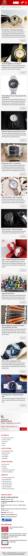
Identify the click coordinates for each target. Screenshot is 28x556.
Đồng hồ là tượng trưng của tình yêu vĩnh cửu (13, 131)
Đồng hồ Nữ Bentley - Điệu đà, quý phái (12, 197)
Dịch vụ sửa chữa (5, 464)
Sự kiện (3, 443)
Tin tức (7, 7)
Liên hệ (3, 445)
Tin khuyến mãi (5, 454)
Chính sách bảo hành (6, 481)
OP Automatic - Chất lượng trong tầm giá (12, 30)
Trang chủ (3, 7)
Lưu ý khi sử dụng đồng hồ (7, 471)
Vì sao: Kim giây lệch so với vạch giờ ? (11, 63)
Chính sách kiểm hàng (6, 479)
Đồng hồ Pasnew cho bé (8, 293)
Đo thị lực (4, 466)
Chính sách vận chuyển (7, 485)
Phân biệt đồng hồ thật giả (15, 7)
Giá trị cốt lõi (4, 441)
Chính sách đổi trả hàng (7, 483)
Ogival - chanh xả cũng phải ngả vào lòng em (13, 259)
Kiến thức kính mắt (6, 453)
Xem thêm (23, 40)
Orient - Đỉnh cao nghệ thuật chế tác (11, 361)
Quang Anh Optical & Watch (8, 437)
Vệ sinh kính (4, 468)
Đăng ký (23, 429)
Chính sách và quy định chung (8, 477)
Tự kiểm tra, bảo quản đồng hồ (8, 470)
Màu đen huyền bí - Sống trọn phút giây (12, 229)
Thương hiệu (4, 458)
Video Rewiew (5, 456)
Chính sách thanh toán (6, 487)
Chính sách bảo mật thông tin (8, 488)
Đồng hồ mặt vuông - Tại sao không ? (11, 163)
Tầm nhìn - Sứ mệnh (6, 439)
